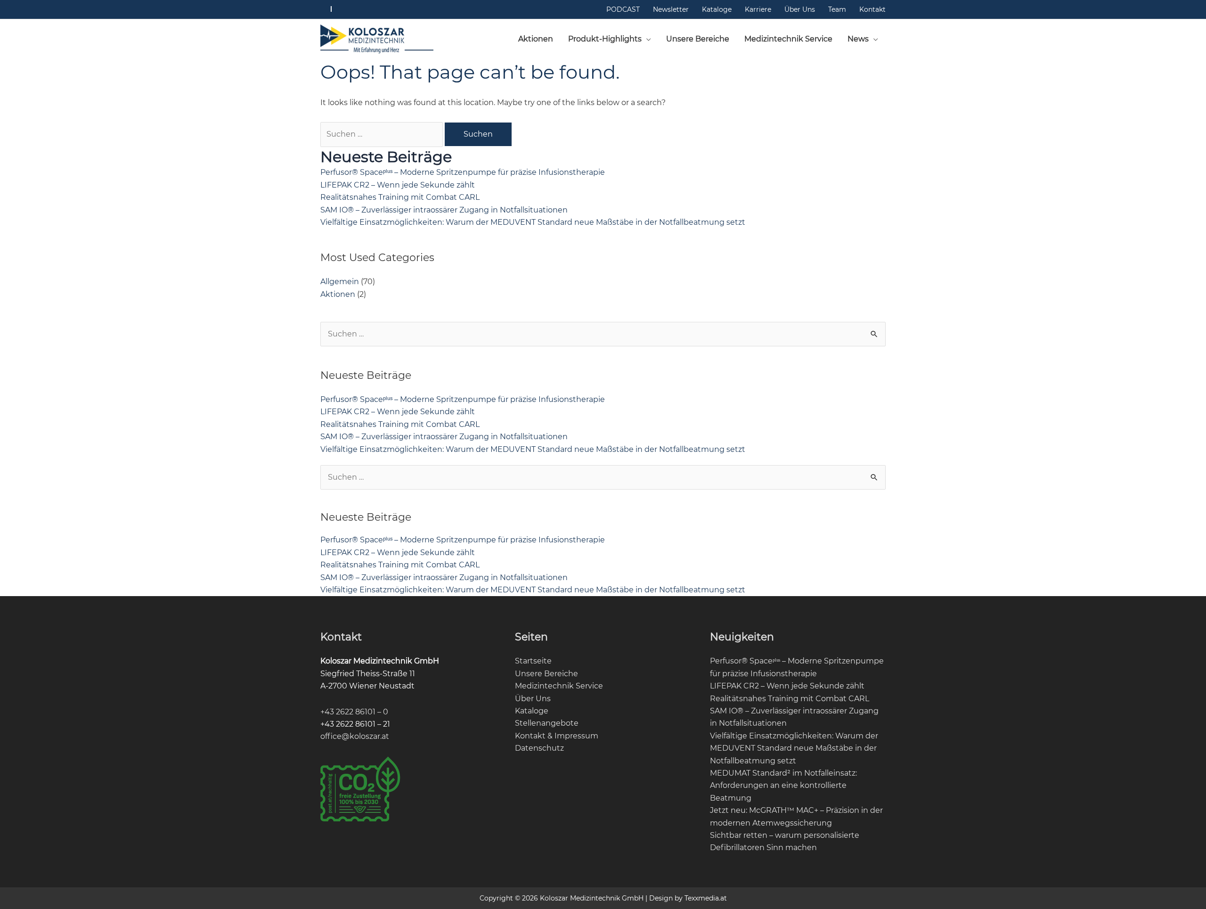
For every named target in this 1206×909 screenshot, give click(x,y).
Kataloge (531, 710)
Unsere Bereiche (546, 673)
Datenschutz (539, 748)
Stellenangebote (547, 723)
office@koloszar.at (354, 736)
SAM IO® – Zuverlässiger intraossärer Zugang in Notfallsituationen (444, 209)
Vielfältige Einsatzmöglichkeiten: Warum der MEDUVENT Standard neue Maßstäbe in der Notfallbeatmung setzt (532, 222)
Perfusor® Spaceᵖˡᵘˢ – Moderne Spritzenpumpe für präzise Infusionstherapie (462, 172)
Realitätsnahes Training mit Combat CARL (400, 197)
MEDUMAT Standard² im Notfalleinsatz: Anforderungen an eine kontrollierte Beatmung (783, 786)
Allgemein (339, 281)
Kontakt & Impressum (556, 735)
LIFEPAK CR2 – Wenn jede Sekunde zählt (397, 184)
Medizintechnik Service (559, 685)
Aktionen (337, 294)
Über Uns (533, 698)
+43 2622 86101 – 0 (354, 711)
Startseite (533, 660)
